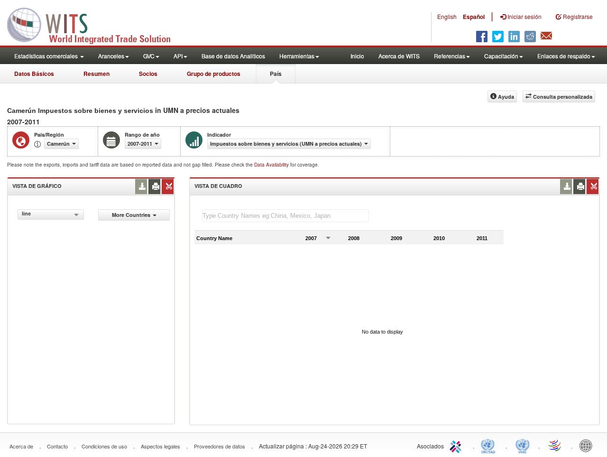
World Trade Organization (555, 445)
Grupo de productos (213, 73)
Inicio (357, 56)
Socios (148, 73)
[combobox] (51, 214)
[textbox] (285, 215)
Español (474, 16)
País (276, 73)
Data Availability (272, 164)
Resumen (96, 73)
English (447, 16)
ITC (457, 445)
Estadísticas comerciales (46, 56)
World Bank (588, 445)
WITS (95, 23)
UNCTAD (489, 445)
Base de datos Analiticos (233, 56)
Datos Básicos (34, 73)
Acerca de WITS (399, 56)
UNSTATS (522, 445)
